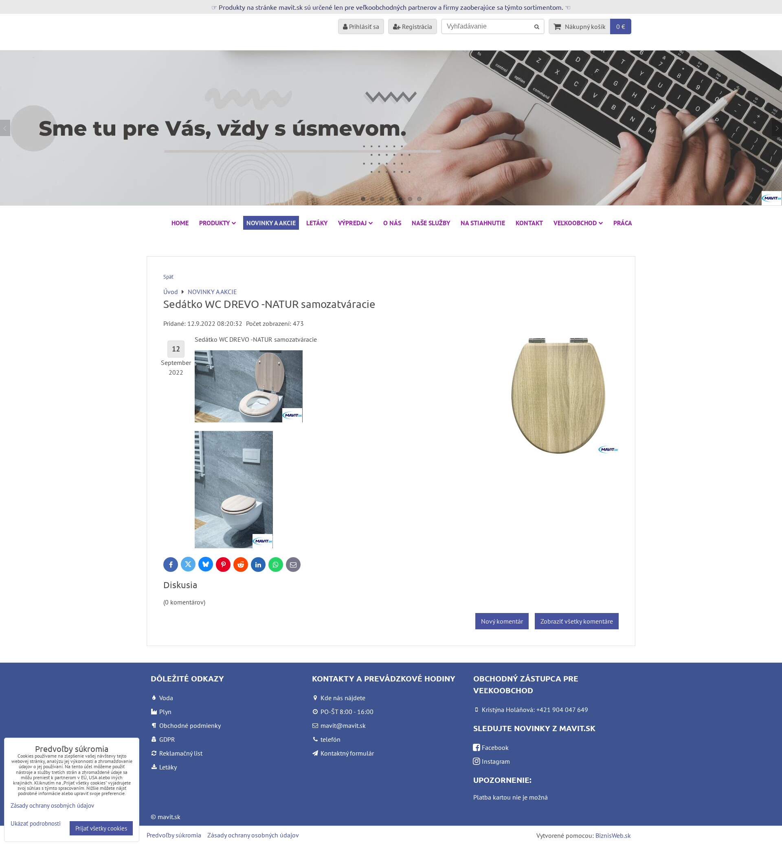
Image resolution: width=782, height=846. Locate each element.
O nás (392, 223)
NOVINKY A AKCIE (271, 223)
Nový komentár (502, 621)
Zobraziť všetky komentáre (576, 621)
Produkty (214, 223)
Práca (622, 223)
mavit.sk (169, 817)
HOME (180, 223)
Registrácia (416, 26)
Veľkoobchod (575, 223)
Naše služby (431, 223)
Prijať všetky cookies (101, 828)
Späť (168, 276)
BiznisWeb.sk (613, 835)
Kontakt (529, 223)
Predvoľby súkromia (174, 835)
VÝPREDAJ (352, 223)
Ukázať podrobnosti (36, 823)
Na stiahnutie (483, 223)
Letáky (316, 223)
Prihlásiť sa (363, 26)
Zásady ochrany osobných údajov (253, 835)
